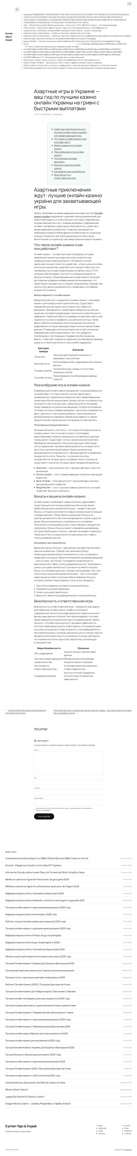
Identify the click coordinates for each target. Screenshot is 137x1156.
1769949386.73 (30, 22)
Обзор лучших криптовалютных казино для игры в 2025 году (38, 956)
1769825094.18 (93, 20)
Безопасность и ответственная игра (65, 176)
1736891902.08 (51, 14)
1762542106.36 (66, 17)
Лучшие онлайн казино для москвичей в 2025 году (32, 1040)
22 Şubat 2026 (127, 963)
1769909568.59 (119, 20)
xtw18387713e (79, 52)
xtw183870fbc (108, 44)
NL (24, 44)
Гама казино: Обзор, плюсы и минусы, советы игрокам (47, 60)
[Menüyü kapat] (17, 9)
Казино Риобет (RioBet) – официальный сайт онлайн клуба (49, 62)
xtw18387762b (104, 52)
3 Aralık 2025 (127, 1026)
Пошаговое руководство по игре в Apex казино (43, 68)
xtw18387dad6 (114, 54)
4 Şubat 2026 (127, 998)
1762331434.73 (29, 17)
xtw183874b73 (66, 49)
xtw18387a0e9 (41, 54)
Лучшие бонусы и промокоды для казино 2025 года (33, 1054)
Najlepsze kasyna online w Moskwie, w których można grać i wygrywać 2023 (44, 900)
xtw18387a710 (78, 54)
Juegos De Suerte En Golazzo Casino (24, 1096)
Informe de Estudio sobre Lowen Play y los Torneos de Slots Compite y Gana (44, 872)
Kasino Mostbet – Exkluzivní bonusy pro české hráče (45, 41)
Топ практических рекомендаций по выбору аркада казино (90, 68)
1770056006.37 (70, 22)
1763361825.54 (116, 17)
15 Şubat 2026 (127, 984)
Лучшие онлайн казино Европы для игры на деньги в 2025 (36, 1033)
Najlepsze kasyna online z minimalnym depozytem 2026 (34, 893)
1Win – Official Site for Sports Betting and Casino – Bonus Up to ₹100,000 (54, 25)
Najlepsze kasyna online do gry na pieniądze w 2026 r (33, 942)
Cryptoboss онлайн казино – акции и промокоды (80, 30)
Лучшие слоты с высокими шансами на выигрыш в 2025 (35, 977)
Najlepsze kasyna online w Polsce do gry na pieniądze (33, 935)
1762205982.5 (123, 14)
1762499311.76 (54, 17)
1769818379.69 (67, 20)
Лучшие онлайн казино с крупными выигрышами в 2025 (35, 1061)
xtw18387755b (91, 52)
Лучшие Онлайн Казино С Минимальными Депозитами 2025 (37, 1026)
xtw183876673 (54, 52)
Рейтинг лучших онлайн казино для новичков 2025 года (35, 921)
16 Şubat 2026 (127, 977)
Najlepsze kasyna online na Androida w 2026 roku (31, 914)
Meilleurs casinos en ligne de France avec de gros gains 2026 (37, 879)
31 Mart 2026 (127, 879)
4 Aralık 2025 (127, 1020)
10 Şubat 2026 (127, 991)
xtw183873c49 (54, 49)
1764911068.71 (29, 20)
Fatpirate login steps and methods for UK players (110, 36)
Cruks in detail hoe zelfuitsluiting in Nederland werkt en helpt (53, 46)
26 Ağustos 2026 (126, 1083)
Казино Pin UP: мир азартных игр (85, 60)
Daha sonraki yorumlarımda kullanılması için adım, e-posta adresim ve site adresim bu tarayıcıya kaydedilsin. (64, 809)
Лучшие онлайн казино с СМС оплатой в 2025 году (32, 1075)
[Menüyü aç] (129, 4)
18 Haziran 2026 (126, 872)
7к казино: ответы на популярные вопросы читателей (75, 28)
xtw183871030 (120, 44)
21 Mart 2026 (127, 893)
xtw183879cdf (29, 54)
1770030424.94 (56, 22)
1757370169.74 (111, 14)
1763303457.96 (103, 17)
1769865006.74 (106, 20)
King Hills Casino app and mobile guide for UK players (89, 41)
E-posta (37, 788)
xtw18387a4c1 (54, 54)
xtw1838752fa (78, 49)
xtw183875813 (115, 49)
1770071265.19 (83, 22)
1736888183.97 (38, 14)
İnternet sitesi (38, 798)
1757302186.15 (87, 14)
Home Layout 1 (80, 38)
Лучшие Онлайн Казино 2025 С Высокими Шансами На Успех (38, 1068)
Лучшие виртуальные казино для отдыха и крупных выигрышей (39, 970)
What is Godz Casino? (16, 1089)
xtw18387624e (42, 52)
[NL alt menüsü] (27, 44)
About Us (103, 28)
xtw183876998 (67, 52)
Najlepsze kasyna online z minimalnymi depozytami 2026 (35, 949)
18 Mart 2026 (127, 914)
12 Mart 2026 (127, 949)
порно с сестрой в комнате (105, 65)
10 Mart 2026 (127, 956)
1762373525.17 (42, 17)
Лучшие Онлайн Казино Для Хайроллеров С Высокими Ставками (40, 991)
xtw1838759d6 (29, 52)
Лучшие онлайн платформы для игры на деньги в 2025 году (37, 998)
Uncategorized (57, 114)
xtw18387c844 (46, 114)
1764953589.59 (54, 20)
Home (66, 38)
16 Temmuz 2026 (126, 858)
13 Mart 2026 (127, 942)
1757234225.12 (75, 14)
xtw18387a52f (66, 54)
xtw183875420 (90, 49)
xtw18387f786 (29, 57)
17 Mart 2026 (127, 935)
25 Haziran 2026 (126, 865)
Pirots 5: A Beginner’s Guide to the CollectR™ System (33, 865)
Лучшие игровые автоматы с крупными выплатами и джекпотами (40, 1005)
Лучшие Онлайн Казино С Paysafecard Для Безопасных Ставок (39, 1012)
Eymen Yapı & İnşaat (9, 37)
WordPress (128, 1150)
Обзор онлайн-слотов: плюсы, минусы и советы (44, 65)
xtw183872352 (42, 49)
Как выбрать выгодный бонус (69, 171)
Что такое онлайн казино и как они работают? (70, 140)
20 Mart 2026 (127, 900)
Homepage (91, 38)
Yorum (36, 750)
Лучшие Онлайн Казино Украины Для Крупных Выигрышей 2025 (39, 963)
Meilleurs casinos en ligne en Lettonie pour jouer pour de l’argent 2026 (42, 886)
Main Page (115, 41)
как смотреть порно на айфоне (88, 62)
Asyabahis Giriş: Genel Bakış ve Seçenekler (41, 30)
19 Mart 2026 (127, 907)
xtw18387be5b (102, 54)
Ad (35, 778)
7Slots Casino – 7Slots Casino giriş (38, 28)
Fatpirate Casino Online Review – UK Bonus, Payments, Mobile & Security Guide (56, 33)
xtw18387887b (116, 52)
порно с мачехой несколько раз (79, 65)
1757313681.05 (99, 14)
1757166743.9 (63, 14)
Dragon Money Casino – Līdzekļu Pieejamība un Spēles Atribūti (38, 1103)
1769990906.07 (43, 22)
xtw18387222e (29, 49)
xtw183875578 (103, 49)
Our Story (83, 44)
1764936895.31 (41, 20)
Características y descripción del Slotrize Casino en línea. (35, 1082)
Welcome (91, 44)
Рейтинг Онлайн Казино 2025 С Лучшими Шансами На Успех (37, 984)
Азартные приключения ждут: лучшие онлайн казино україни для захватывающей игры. (70, 132)
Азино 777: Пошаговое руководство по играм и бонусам (59, 57)
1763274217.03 (91, 17)
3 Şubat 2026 (127, 1005)
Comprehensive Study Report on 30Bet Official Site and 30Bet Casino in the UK (46, 858)
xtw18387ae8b (90, 54)
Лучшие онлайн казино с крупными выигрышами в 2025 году (38, 907)
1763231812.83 (79, 17)
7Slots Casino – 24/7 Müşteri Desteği (100, 25)
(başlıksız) (27, 14)
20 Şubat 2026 (127, 970)
